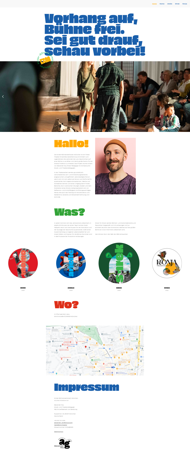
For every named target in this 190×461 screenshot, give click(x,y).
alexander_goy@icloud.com (63, 422)
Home (154, 4)
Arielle (169, 4)
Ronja (185, 4)
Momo (162, 4)
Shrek (177, 4)
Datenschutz (58, 431)
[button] (3, 96)
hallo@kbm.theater (60, 425)
